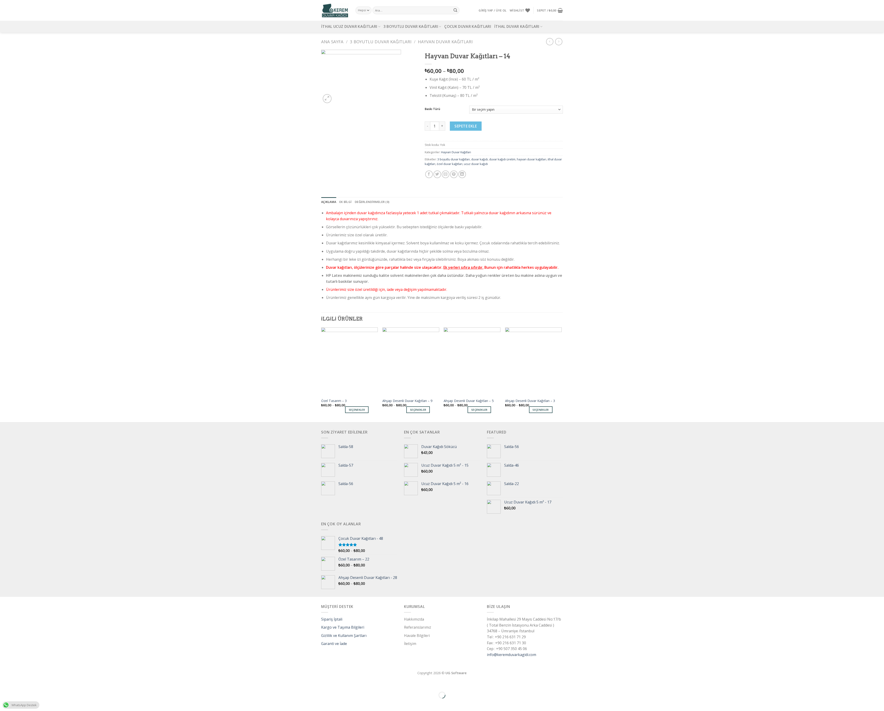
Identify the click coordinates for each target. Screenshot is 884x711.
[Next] (561, 374)
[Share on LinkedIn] (462, 174)
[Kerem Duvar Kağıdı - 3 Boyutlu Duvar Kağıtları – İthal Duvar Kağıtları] (335, 10)
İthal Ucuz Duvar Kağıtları (349, 26)
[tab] (328, 201)
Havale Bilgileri (417, 635)
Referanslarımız (417, 627)
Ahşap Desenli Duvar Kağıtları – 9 (407, 401)
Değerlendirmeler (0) (372, 202)
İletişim (410, 643)
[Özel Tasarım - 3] (349, 361)
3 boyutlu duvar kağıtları (453, 159)
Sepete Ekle (465, 126)
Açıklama (328, 202)
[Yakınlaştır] (327, 98)
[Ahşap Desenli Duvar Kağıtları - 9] (410, 361)
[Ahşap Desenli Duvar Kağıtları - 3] (533, 361)
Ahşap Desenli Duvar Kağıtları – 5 (469, 401)
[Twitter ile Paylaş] (437, 174)
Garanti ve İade (334, 643)
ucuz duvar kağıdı (476, 164)
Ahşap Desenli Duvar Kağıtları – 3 (530, 401)
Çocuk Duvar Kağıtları (467, 26)
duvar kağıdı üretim (502, 159)
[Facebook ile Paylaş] (429, 174)
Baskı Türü (432, 109)
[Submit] (455, 10)
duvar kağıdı (479, 159)
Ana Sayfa (332, 41)
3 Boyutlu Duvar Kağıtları (411, 26)
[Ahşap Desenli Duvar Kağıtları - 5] (472, 361)
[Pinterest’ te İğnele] (454, 174)
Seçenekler (357, 409)
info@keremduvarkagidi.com (511, 654)
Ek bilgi (345, 202)
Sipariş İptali (331, 619)
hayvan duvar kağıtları (531, 159)
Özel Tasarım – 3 (334, 401)
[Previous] (321, 374)
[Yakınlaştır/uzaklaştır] (18, 683)
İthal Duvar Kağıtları (516, 26)
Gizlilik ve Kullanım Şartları (343, 635)
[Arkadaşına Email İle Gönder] (445, 174)
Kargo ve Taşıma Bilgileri (342, 627)
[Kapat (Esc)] (4, 683)
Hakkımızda (414, 619)
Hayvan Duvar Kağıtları (445, 41)
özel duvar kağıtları (449, 164)
